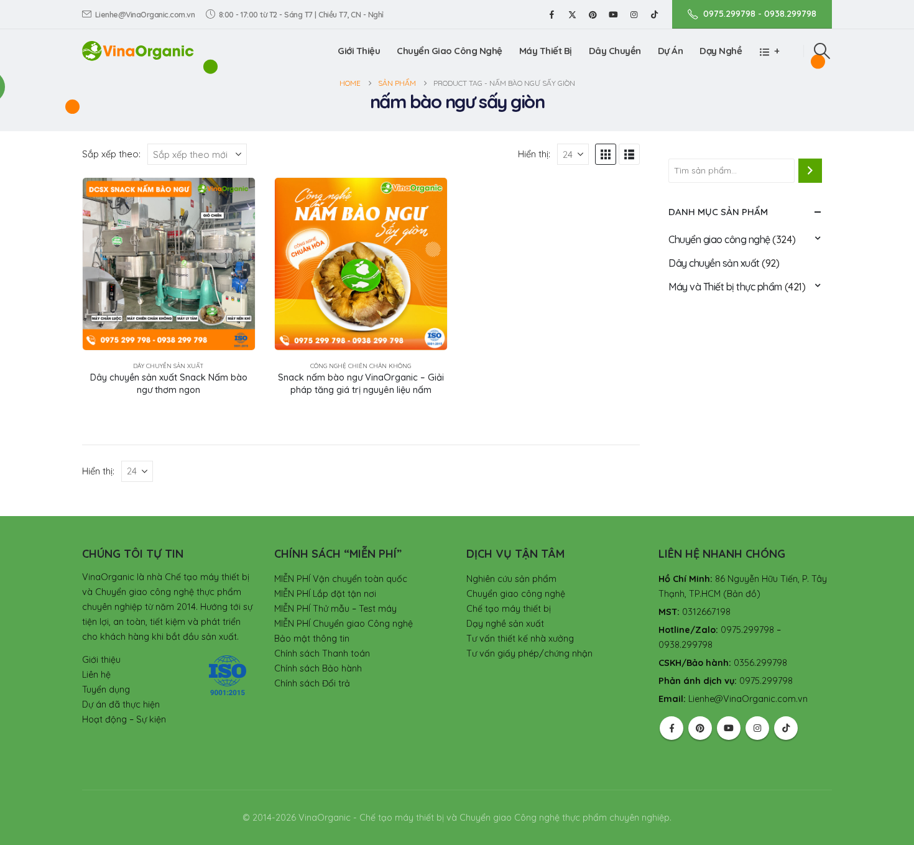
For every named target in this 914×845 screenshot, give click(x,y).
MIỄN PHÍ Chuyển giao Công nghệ (343, 623)
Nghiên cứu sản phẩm (511, 578)
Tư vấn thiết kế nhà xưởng (520, 638)
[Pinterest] (592, 14)
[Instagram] (633, 14)
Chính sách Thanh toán (322, 653)
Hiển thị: (534, 154)
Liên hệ (96, 674)
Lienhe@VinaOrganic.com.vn (145, 14)
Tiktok (786, 728)
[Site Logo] (138, 50)
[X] (572, 14)
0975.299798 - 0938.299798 (759, 13)
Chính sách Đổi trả (312, 683)
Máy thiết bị (545, 51)
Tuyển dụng (106, 689)
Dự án (670, 51)
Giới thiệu (359, 51)
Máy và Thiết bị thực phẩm (725, 286)
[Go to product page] (169, 264)
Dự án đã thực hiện (121, 704)
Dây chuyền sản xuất (168, 366)
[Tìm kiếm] (810, 170)
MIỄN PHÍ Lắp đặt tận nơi (325, 593)
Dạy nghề (720, 51)
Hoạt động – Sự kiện (124, 719)
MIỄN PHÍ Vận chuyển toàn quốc (340, 578)
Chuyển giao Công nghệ (449, 51)
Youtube (729, 728)
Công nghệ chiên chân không (360, 366)
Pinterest (700, 728)
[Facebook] (551, 14)
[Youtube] (613, 14)
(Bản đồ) (741, 593)
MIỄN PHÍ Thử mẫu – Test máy (335, 608)
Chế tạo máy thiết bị (508, 608)
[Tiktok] (654, 14)
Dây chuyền (615, 51)
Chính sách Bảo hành (318, 668)
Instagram (757, 728)
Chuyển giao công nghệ (719, 239)
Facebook (671, 728)
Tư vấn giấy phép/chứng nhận (529, 653)
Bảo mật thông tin (311, 638)
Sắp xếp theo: (111, 154)
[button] (822, 51)
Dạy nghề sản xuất (505, 623)
